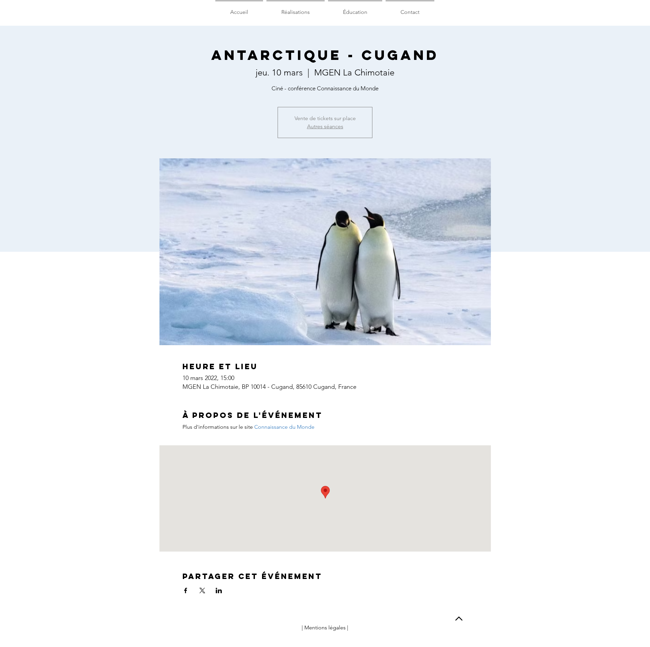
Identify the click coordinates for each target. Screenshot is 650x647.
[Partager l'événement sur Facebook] (185, 590)
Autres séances (325, 126)
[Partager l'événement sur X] (202, 590)
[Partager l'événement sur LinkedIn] (219, 590)
